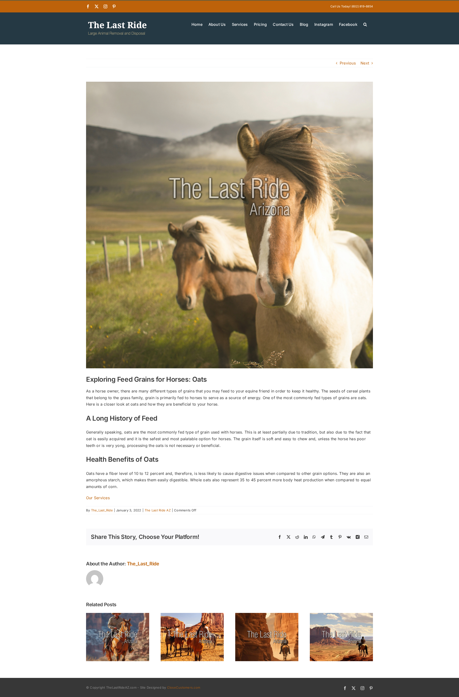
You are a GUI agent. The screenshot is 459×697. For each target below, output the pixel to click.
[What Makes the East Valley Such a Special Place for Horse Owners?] (341, 615)
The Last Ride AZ (158, 510)
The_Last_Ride (102, 510)
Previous (348, 63)
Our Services (98, 497)
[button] (365, 23)
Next (365, 63)
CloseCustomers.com (183, 687)
